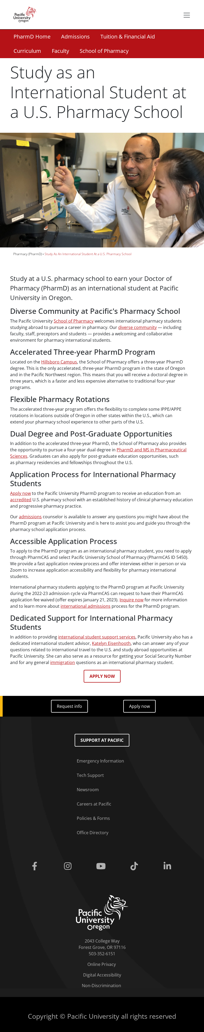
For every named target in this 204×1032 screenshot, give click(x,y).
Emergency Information (100, 761)
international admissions (85, 606)
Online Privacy (101, 964)
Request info (69, 706)
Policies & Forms (93, 818)
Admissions (75, 36)
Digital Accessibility (102, 975)
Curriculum (27, 50)
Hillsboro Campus (59, 362)
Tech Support (90, 775)
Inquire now (131, 600)
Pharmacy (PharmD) (27, 254)
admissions (30, 517)
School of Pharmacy (104, 50)
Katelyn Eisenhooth (111, 643)
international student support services (96, 637)
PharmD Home (32, 36)
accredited (20, 500)
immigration (62, 662)
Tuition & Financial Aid (127, 36)
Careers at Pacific (94, 804)
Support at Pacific (102, 740)
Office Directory (92, 833)
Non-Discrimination (101, 985)
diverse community (137, 327)
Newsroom (88, 790)
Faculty (60, 50)
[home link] (102, 912)
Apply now (20, 493)
